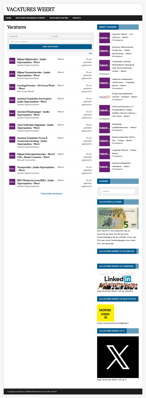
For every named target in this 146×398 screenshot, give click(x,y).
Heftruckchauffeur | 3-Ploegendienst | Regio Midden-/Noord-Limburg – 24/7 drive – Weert (124, 111)
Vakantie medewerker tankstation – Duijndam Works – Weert (123, 82)
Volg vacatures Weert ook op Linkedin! (115, 291)
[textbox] (50, 41)
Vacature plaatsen (59, 18)
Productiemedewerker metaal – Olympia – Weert (124, 95)
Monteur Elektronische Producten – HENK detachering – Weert (122, 50)
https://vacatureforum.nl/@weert (113, 323)
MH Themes (52, 391)
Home (8, 18)
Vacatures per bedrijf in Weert (30, 18)
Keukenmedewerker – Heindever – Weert (122, 164)
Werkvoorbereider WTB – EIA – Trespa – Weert (124, 139)
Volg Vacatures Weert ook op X (111, 379)
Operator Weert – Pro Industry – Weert (122, 36)
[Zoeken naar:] (118, 191)
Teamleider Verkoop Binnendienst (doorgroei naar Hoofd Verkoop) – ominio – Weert (123, 66)
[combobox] (50, 41)
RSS (90, 53)
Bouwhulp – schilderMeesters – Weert (124, 126)
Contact (76, 18)
